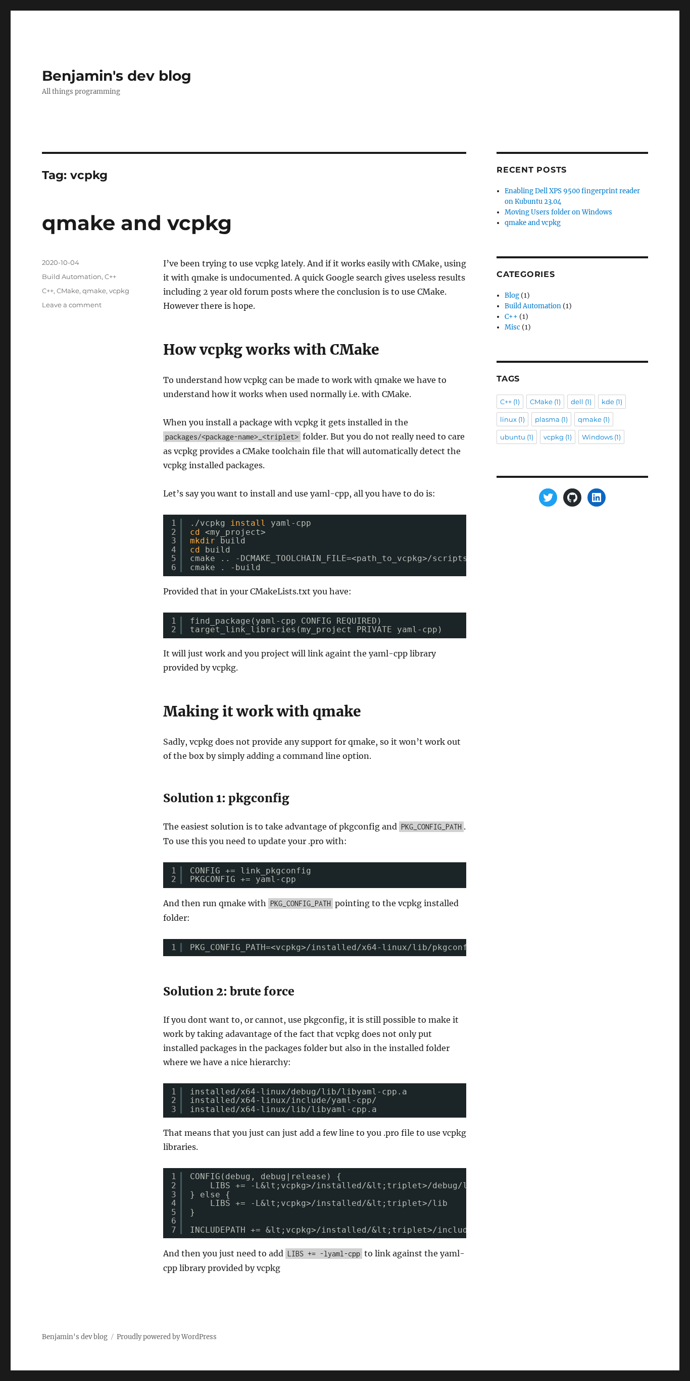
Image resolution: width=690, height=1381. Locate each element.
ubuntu (516, 437)
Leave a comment (72, 305)
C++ (110, 276)
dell (581, 402)
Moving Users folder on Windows (558, 212)
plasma (551, 419)
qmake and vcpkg (137, 222)
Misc (512, 327)
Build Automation (72, 276)
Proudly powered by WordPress (167, 1337)
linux (512, 419)
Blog (512, 295)
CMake (68, 291)
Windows (601, 437)
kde (612, 402)
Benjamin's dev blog (116, 75)
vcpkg (119, 291)
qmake (94, 291)
